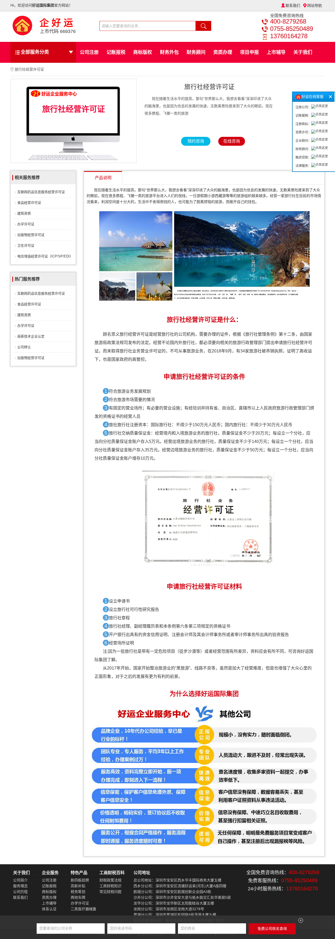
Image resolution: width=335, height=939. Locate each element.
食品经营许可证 (29, 203)
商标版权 (142, 52)
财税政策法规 (110, 880)
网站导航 (314, 5)
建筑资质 (24, 213)
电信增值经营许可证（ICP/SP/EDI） (45, 256)
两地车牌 (78, 897)
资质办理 (222, 52)
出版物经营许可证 (30, 235)
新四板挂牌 (80, 880)
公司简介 (20, 880)
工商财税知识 (110, 886)
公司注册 (89, 52)
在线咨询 (231, 141)
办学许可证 (25, 224)
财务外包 (169, 52)
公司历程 (20, 892)
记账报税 (116, 52)
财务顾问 (196, 52)
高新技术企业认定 (30, 336)
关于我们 (302, 52)
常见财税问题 (110, 892)
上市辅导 (276, 52)
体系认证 (49, 909)
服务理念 (20, 886)
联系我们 (293, 5)
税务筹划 (78, 892)
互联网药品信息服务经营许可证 (41, 192)
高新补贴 (78, 886)
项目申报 (249, 52)
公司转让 (24, 347)
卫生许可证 (25, 246)
